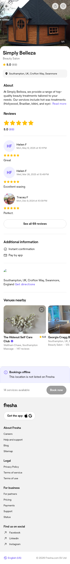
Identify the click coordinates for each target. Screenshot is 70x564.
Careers (8, 433)
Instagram (14, 544)
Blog (6, 445)
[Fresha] (35, 405)
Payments (9, 505)
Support (8, 511)
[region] (35, 25)
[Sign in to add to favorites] (42, 310)
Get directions (25, 284)
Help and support (13, 439)
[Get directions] (35, 272)
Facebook (14, 532)
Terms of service (13, 472)
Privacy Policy (11, 466)
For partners (10, 493)
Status (7, 517)
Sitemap (8, 451)
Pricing (7, 499)
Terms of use (11, 478)
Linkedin (14, 538)
